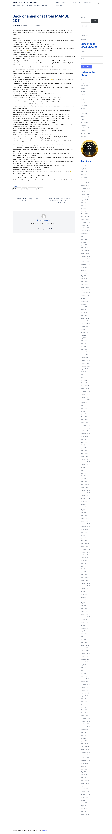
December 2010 (85, 684)
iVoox (82, 99)
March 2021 (84, 349)
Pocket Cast (84, 85)
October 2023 (85, 262)
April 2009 (84, 741)
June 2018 (84, 442)
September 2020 (85, 366)
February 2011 (85, 679)
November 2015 (85, 524)
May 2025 (83, 208)
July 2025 (83, 202)
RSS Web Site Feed (86, 26)
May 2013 (83, 603)
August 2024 (84, 233)
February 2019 (85, 419)
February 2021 (85, 352)
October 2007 (85, 791)
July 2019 (83, 405)
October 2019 (85, 397)
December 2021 (85, 324)
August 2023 (84, 267)
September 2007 (85, 794)
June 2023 (84, 273)
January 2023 (85, 287)
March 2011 (84, 676)
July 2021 (83, 338)
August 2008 (84, 763)
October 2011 (84, 656)
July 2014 (83, 563)
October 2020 (85, 363)
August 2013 (84, 594)
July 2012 (83, 631)
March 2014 (84, 574)
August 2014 (84, 560)
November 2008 (85, 755)
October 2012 (85, 622)
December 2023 (85, 256)
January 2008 (85, 783)
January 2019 (84, 422)
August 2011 (84, 662)
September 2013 (85, 591)
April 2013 (83, 605)
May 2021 (83, 343)
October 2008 (85, 758)
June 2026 (84, 171)
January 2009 (85, 749)
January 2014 (84, 580)
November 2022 (85, 292)
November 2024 (85, 225)
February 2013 (85, 611)
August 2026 (84, 166)
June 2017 (83, 473)
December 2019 (85, 391)
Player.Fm (83, 108)
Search (83, 17)
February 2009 (85, 746)
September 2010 (85, 693)
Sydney (45, 830)
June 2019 (84, 408)
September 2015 (85, 526)
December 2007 (85, 786)
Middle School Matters (26, 2)
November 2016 (85, 493)
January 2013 (84, 614)
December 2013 (85, 583)
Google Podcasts (86, 83)
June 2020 (84, 374)
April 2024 (84, 245)
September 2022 (85, 298)
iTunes (82, 80)
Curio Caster (84, 113)
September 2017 (85, 467)
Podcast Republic (86, 133)
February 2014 (85, 577)
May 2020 (83, 377)
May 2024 (83, 242)
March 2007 (84, 811)
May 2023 (83, 276)
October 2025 (85, 194)
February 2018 (85, 453)
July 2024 (83, 236)
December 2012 (85, 617)
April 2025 (84, 211)
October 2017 (84, 464)
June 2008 (84, 769)
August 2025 (84, 200)
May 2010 (83, 704)
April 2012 (83, 639)
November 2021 (85, 326)
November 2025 (85, 191)
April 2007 (84, 808)
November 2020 (85, 360)
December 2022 (85, 290)
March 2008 (84, 777)
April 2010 (83, 707)
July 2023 (83, 270)
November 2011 (85, 653)
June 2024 (84, 239)
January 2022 (85, 321)
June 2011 (83, 667)
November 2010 (85, 687)
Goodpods (84, 105)
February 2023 (85, 284)
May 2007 (83, 805)
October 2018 (85, 431)
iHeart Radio (84, 97)
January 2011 (84, 681)
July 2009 (83, 732)
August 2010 (84, 696)
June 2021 (84, 340)
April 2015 (83, 538)
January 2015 (84, 546)
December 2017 (85, 459)
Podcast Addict (85, 111)
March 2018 (84, 450)
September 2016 (85, 498)
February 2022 (85, 318)
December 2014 (85, 549)
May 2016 (83, 510)
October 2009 (85, 724)
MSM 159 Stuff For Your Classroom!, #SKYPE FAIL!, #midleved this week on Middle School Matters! (59, 201)
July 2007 (83, 800)
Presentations (87, 2)
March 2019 (84, 417)
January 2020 (85, 388)
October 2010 (85, 690)
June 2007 (84, 803)
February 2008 (85, 780)
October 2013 (85, 588)
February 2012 (85, 645)
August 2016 (84, 501)
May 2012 (83, 636)
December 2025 (85, 188)
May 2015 (83, 535)
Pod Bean (83, 125)
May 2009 (83, 738)
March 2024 (84, 247)
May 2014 (83, 569)
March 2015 (84, 541)
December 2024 (85, 222)
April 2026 (84, 177)
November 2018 (85, 428)
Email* (82, 58)
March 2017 (84, 481)
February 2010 (85, 712)
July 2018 (83, 439)
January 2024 (85, 253)
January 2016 (84, 521)
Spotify (83, 91)
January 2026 (85, 185)
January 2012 (84, 648)
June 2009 (84, 735)
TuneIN (83, 88)
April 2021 (83, 346)
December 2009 (85, 718)
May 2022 (83, 309)
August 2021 (84, 335)
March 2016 (84, 515)
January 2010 (84, 715)
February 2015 (85, 543)
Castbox (83, 94)
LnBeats (83, 116)
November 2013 (85, 586)
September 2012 (85, 625)
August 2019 (84, 402)
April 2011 (83, 673)
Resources (59, 5)
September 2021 (85, 332)
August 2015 (84, 529)
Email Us (83, 39)
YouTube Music (85, 128)
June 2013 (84, 600)
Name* (83, 51)
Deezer (83, 102)
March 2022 (84, 315)
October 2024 (85, 228)
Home (57, 2)
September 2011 (85, 659)
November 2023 (85, 259)
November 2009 (85, 721)
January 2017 (84, 487)
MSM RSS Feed (85, 136)
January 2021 (84, 355)
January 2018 (84, 456)
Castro (82, 119)
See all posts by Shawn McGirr (44, 229)
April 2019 (83, 414)
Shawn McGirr (18, 25)
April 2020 (84, 380)
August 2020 (84, 369)
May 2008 (83, 772)
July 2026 (83, 169)
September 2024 (85, 231)
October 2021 (85, 329)
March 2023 (84, 281)
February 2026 (85, 183)
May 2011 (83, 670)
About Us (65, 2)
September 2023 (85, 264)
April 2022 (84, 312)
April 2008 (84, 774)
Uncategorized (39, 25)
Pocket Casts (84, 122)
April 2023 (84, 278)
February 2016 (85, 518)
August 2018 (84, 436)
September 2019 (85, 400)
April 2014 (83, 572)
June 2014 (84, 566)
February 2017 (85, 484)
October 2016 (85, 495)
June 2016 (84, 507)
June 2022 (84, 307)
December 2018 (85, 425)
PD (80, 2)
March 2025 (84, 214)
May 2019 (83, 411)
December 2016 (85, 490)
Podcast (74, 2)
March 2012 (84, 642)
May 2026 (83, 174)
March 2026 (84, 180)
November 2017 (85, 462)
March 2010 (84, 710)
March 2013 (84, 608)
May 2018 (83, 445)
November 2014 (85, 552)
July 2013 (83, 597)
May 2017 (83, 476)
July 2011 (83, 665)
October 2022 (85, 295)
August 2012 (84, 628)
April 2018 (83, 448)
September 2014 (85, 557)
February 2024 (85, 250)
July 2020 (83, 371)
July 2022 (83, 304)
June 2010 (84, 701)
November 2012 (85, 619)
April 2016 (83, 512)
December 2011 (85, 650)
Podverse (83, 130)
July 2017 (83, 470)
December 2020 (85, 357)
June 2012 (84, 634)
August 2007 (84, 797)
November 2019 (85, 394)
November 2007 (85, 789)
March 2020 (84, 383)
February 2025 (85, 216)
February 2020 (85, 386)
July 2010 (83, 698)
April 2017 (83, 479)
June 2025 (84, 205)
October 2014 (85, 555)
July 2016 (83, 504)
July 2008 (83, 766)
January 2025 (85, 219)
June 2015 (84, 532)
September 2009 (85, 727)
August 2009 (84, 729)
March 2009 (84, 743)
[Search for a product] (98, 3)
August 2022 (84, 301)
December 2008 (85, 752)
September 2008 (85, 760)
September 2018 (85, 433)
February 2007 (85, 814)
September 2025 (85, 197)
